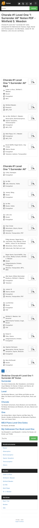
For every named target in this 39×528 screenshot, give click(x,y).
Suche (33, 8)
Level (4, 391)
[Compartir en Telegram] (30, 3)
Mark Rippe (6, 488)
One (3, 412)
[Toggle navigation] (36, 3)
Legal (16, 521)
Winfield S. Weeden (9, 478)
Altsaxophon (7, 451)
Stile (4, 508)
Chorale (5, 402)
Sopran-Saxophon (8, 458)
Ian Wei (5, 484)
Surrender (6, 381)
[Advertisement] (19, 52)
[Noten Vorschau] (32, 81)
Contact (21, 521)
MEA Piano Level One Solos (14, 423)
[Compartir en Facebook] (26, 3)
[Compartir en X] (23, 3)
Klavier (5, 448)
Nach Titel (6, 501)
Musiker (5, 471)
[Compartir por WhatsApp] (19, 3)
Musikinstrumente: (9, 444)
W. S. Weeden (7, 491)
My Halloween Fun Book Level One (17, 429)
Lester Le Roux (7, 474)
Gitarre (5, 465)
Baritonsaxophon (8, 455)
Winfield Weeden (8, 481)
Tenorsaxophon (7, 461)
